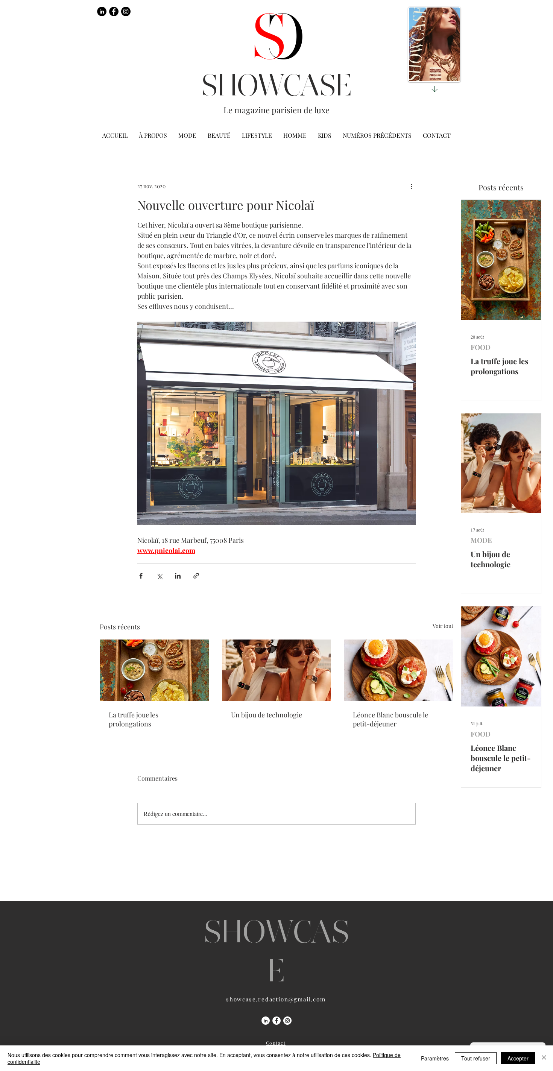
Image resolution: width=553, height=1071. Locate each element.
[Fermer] (543, 1058)
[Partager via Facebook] (140, 575)
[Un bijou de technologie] (276, 670)
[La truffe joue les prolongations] (154, 670)
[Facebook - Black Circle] (113, 11)
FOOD (481, 347)
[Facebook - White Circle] (276, 1020)
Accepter (518, 1058)
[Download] (434, 89)
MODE (481, 540)
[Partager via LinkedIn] (177, 575)
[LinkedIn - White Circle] (265, 1020)
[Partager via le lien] (196, 575)
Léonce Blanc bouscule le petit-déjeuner (390, 719)
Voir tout (443, 625)
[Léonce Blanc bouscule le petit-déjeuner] (398, 670)
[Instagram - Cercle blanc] (287, 1020)
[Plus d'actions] (411, 185)
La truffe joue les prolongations (133, 719)
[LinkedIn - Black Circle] (101, 11)
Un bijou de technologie (266, 714)
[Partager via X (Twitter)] (159, 575)
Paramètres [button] (435, 1058)
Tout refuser (475, 1058)
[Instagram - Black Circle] (126, 11)
